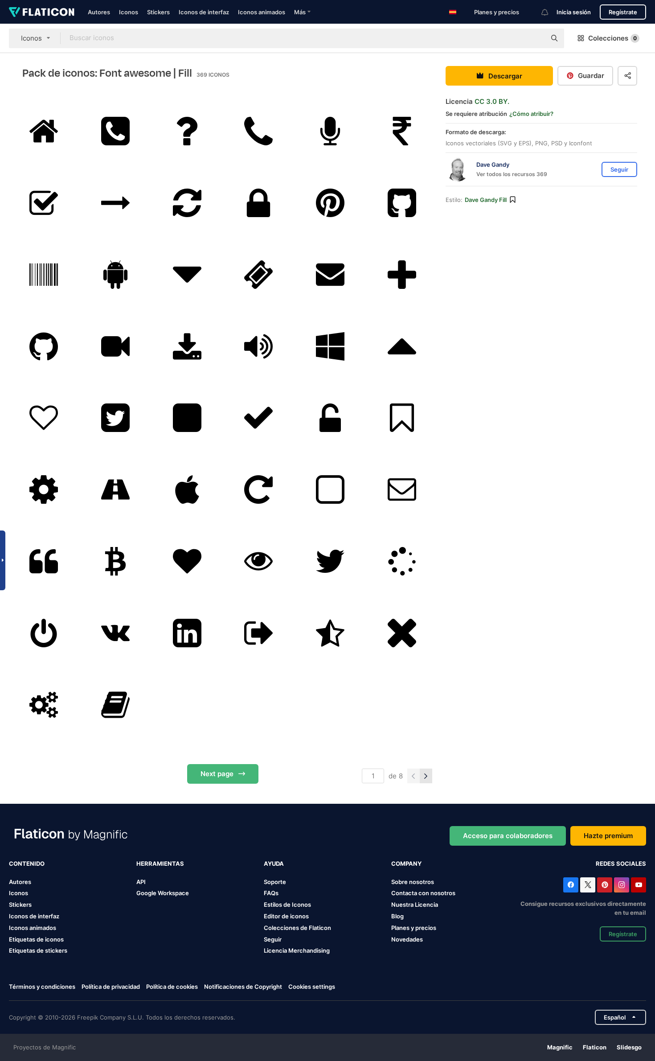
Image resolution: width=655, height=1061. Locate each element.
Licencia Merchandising (297, 950)
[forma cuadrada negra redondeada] (187, 418)
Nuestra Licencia (414, 904)
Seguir (273, 939)
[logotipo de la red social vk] (115, 633)
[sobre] (330, 274)
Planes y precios (496, 12)
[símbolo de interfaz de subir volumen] (259, 346)
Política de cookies (172, 986)
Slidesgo (629, 1047)
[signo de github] (402, 203)
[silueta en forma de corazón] (187, 561)
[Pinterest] (604, 884)
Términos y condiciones (42, 986)
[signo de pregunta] (187, 131)
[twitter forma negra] (330, 561)
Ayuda (274, 863)
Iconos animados (261, 12)
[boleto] (259, 274)
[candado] (259, 203)
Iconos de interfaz (204, 12)
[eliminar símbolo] (402, 633)
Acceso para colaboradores (508, 835)
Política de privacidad (111, 986)
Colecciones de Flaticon (297, 927)
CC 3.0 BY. (492, 101)
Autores (99, 12)
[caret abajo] (187, 274)
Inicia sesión (574, 12)
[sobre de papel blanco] (402, 489)
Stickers (158, 12)
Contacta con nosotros (423, 893)
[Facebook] (570, 884)
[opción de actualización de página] (187, 203)
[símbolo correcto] (259, 418)
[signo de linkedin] (187, 633)
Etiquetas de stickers (38, 950)
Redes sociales (621, 863)
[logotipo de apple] (187, 489)
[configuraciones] (43, 704)
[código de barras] (43, 274)
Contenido (27, 863)
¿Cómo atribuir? (531, 113)
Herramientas (160, 863)
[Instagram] (621, 884)
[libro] (115, 704)
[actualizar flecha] (259, 489)
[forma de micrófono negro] (330, 131)
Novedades (407, 939)
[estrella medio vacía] (330, 633)
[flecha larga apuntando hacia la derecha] (115, 203)
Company (406, 863)
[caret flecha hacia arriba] (402, 346)
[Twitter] (587, 884)
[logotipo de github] (43, 346)
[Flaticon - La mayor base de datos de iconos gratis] (41, 12)
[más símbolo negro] (402, 274)
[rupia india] (402, 131)
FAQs (271, 893)
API (141, 881)
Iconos (128, 12)
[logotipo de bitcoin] (115, 561)
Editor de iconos (286, 916)
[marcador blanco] (402, 418)
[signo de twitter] (115, 418)
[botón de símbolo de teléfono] (115, 131)
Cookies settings (311, 986)
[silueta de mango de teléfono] (259, 131)
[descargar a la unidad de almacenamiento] (187, 346)
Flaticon (594, 1047)
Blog (397, 916)
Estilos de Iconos (287, 904)
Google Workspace (162, 893)
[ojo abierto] (259, 561)
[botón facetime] (115, 346)
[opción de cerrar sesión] (259, 633)
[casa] (43, 131)
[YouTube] (638, 884)
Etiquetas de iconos (36, 939)
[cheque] (43, 203)
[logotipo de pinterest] (330, 203)
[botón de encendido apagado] (43, 633)
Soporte (275, 881)
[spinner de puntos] (402, 561)
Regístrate (623, 12)
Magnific (560, 1047)
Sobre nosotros (412, 881)
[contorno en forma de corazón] (43, 418)
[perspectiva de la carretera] (115, 489)
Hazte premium (608, 835)
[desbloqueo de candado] (330, 418)
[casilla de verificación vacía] (330, 489)
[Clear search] (534, 38)
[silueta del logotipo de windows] (330, 346)
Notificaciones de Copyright (243, 986)
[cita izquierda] (43, 561)
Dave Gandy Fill (486, 199)
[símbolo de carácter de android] (115, 274)
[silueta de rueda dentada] (43, 489)
